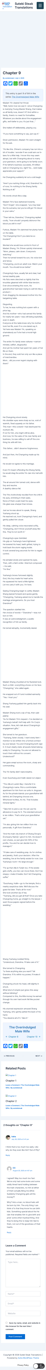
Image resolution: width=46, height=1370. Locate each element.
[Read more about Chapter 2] (11, 1096)
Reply (8, 1155)
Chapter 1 (11, 1080)
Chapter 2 (11, 1101)
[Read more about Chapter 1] (11, 1075)
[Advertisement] (23, 43)
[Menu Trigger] (40, 5)
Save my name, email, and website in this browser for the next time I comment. (23, 1326)
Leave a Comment (13, 1085)
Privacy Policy (23, 1365)
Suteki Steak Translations (24, 5)
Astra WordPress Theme (28, 1358)
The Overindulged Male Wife (25, 96)
